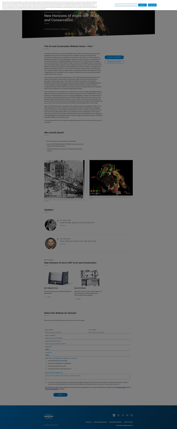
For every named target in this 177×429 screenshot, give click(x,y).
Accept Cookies (152, 4)
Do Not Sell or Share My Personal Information (126, 4)
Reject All (142, 4)
